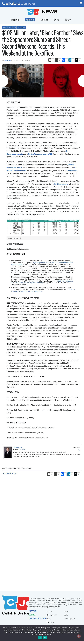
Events (56, 20)
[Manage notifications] (79, 636)
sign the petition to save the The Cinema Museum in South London (42, 264)
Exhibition (44, 20)
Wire (32, 615)
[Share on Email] (50, 60)
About (49, 611)
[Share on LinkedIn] (70, 60)
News (32, 611)
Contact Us (51, 615)
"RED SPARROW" (27, 468)
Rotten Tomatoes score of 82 (40, 154)
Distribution (30, 20)
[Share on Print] (56, 60)
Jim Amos (7, 60)
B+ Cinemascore (61, 184)
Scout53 (22, 449)
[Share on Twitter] (76, 60)
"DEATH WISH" (17, 468)
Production (15, 20)
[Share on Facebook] (63, 60)
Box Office (21, 27)
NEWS (49, 12)
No (45, 638)
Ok (40, 638)
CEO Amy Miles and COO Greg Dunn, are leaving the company (42, 282)
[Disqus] (42, 502)
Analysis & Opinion (9, 27)
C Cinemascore (71, 170)
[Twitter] (79, 450)
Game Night (9, 468)
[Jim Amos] (8, 452)
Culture (68, 20)
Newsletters (38, 619)
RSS (48, 619)
